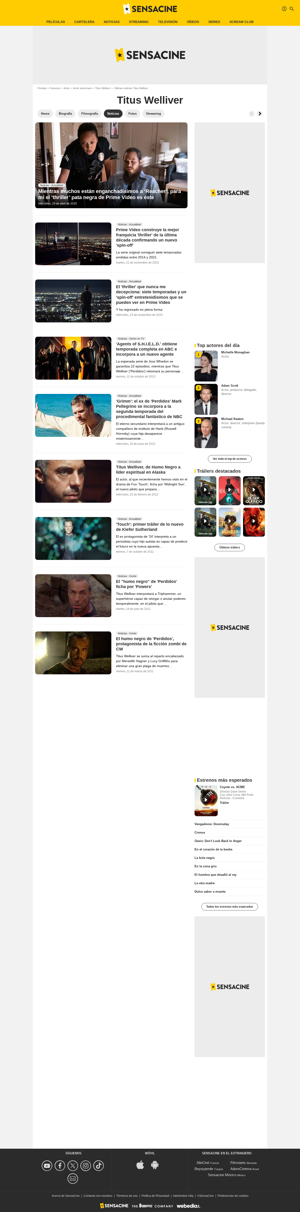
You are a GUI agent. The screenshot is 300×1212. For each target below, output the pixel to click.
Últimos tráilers (229, 547)
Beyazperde (204, 1169)
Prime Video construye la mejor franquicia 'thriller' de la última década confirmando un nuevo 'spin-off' (147, 237)
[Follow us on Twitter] (73, 1165)
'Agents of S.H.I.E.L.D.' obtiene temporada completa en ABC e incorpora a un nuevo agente (146, 349)
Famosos (55, 88)
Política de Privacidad (155, 1195)
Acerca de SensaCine (66, 1195)
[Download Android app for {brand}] (157, 1165)
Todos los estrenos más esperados (229, 906)
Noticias (112, 22)
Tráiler (224, 802)
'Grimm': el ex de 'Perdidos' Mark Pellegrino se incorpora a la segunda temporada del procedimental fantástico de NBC (149, 409)
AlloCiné (203, 1163)
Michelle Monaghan (235, 352)
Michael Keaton (232, 419)
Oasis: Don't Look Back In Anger (218, 841)
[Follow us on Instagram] (86, 1165)
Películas (55, 22)
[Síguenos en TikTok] (99, 1165)
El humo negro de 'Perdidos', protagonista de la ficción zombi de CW (151, 643)
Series (214, 22)
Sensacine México (222, 1175)
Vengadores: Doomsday (212, 824)
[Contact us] (73, 1178)
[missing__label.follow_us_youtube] (48, 1165)
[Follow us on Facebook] (61, 1165)
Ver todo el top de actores (230, 459)
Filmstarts (238, 1163)
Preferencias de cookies (233, 1195)
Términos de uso (127, 1195)
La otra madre (205, 883)
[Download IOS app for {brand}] (143, 1165)
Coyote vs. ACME (232, 787)
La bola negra (204, 858)
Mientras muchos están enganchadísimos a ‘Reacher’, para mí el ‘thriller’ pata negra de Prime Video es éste (109, 194)
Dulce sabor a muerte (210, 891)
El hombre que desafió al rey (215, 874)
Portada (42, 88)
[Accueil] (150, 9)
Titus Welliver (102, 88)
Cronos (200, 832)
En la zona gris (206, 866)
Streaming (139, 22)
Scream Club (241, 22)
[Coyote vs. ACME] (206, 800)
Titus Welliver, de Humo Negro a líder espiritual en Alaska (148, 470)
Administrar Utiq (183, 1195)
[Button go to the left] (252, 114)
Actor (67, 88)
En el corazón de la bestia (213, 849)
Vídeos (193, 22)
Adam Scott (229, 385)
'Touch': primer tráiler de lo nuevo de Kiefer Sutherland (150, 527)
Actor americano (82, 88)
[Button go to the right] (259, 114)
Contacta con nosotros (98, 1195)
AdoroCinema (240, 1169)
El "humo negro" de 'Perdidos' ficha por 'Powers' (146, 584)
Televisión (167, 22)
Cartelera (84, 22)
